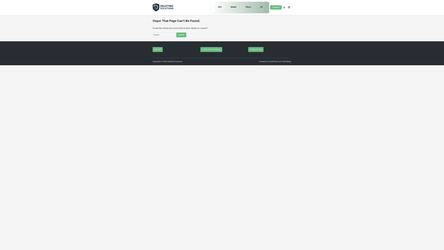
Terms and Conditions (211, 49)
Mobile (233, 7)
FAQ (219, 7)
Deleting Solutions (175, 61)
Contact (275, 7)
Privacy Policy (256, 49)
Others (248, 7)
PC (261, 7)
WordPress (273, 61)
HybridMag (286, 61)
